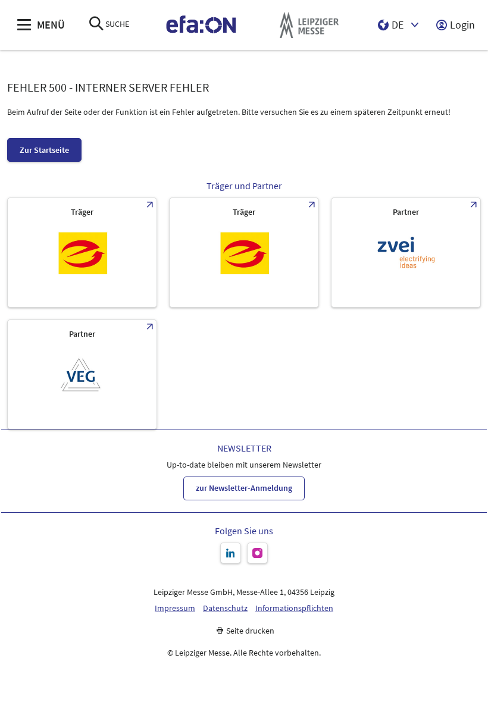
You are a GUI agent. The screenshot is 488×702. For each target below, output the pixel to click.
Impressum (175, 608)
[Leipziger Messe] (309, 25)
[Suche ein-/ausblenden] (96, 24)
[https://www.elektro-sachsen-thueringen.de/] (82, 252)
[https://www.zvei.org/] (405, 252)
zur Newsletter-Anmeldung (244, 487)
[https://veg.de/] (82, 374)
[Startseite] (201, 25)
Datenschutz (225, 608)
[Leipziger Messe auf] (230, 553)
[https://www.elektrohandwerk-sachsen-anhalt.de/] (244, 252)
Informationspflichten (294, 608)
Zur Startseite (44, 150)
